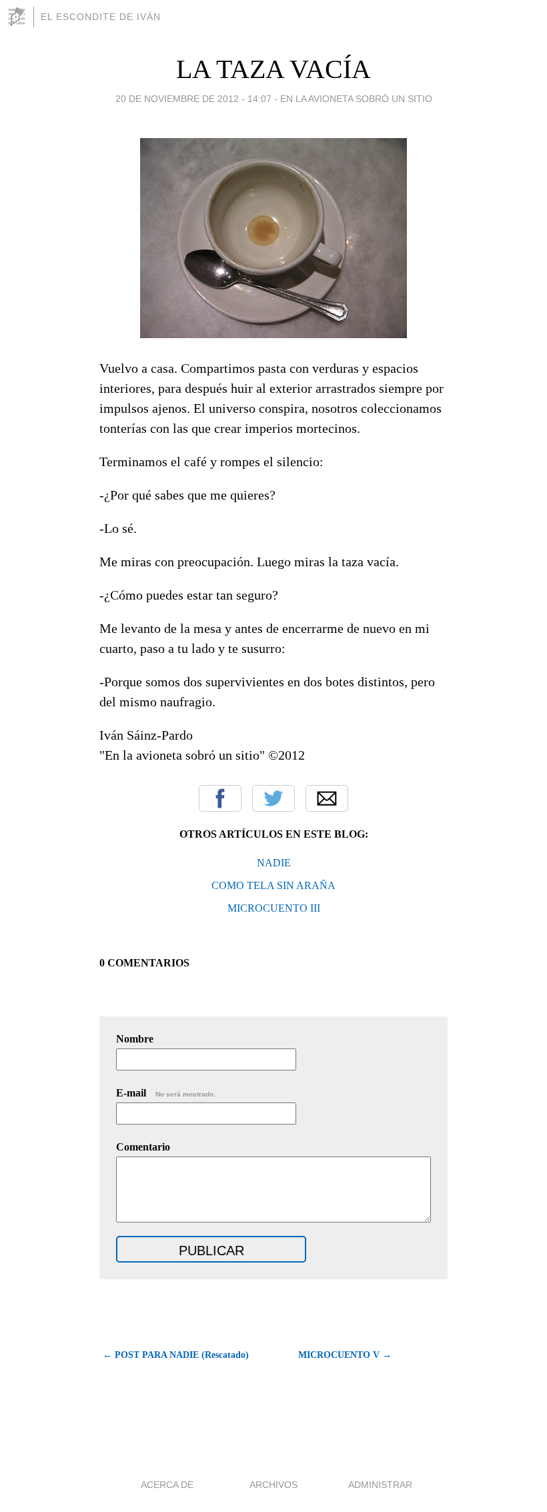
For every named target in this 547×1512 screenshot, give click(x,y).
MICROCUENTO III (273, 908)
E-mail (165, 1092)
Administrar (380, 1484)
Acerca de (167, 1484)
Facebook (220, 798)
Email (327, 798)
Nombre (134, 1038)
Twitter (273, 798)
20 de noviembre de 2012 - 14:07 (193, 98)
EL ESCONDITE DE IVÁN (101, 16)
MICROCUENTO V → (345, 1355)
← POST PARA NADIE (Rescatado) (176, 1355)
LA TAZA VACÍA (273, 69)
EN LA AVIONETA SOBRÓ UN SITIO (356, 98)
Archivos (273, 1484)
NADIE (274, 862)
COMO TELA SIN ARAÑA (273, 885)
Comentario (143, 1147)
